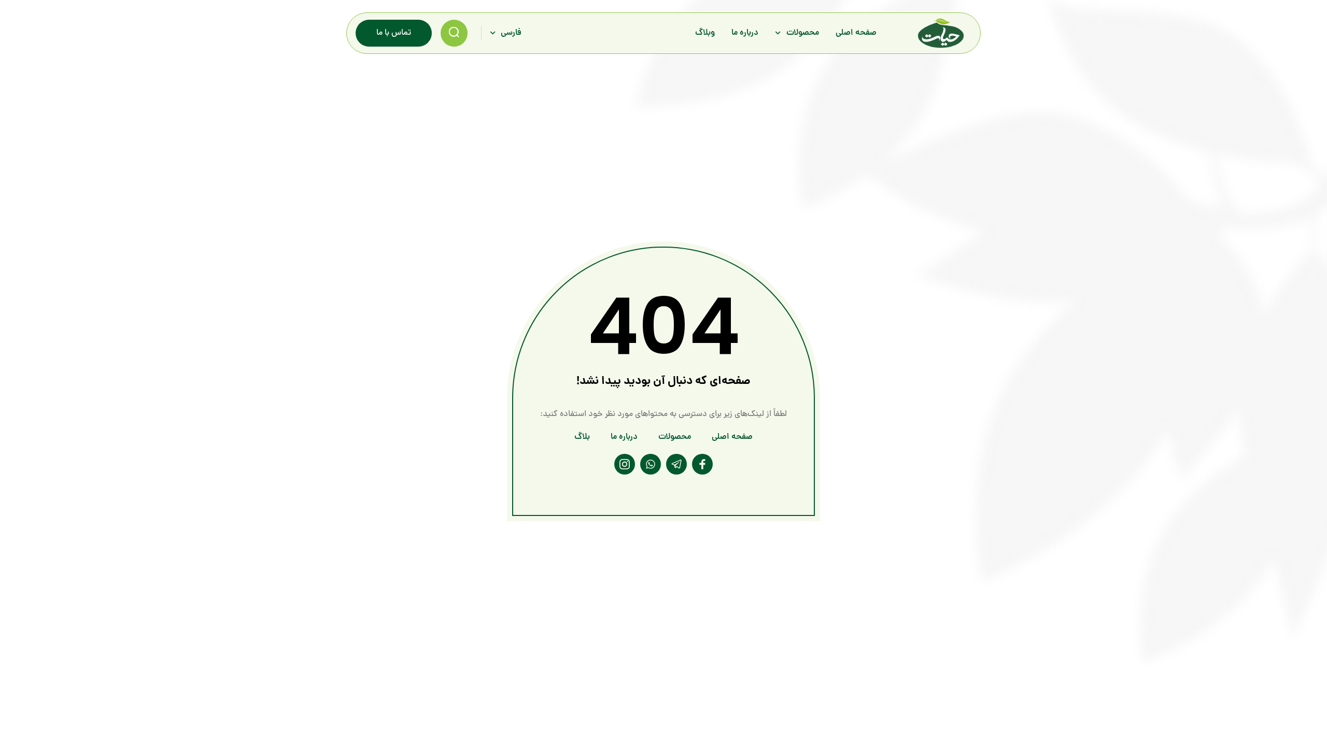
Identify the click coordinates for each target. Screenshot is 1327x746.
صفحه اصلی (856, 33)
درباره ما (744, 33)
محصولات (802, 33)
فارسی (511, 33)
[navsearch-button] (454, 33)
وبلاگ (705, 33)
